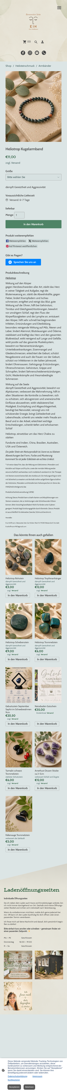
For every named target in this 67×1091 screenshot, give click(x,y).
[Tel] (44, 53)
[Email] (37, 53)
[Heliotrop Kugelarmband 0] (33, 106)
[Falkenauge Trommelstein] (19, 814)
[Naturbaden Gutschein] (48, 685)
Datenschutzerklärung (17, 1076)
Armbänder (45, 65)
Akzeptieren (14, 1087)
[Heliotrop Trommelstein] (48, 621)
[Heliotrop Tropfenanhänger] (48, 557)
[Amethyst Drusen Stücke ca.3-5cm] (48, 749)
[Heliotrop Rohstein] (19, 557)
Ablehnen (29, 1087)
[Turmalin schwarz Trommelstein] (19, 749)
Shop (8, 65)
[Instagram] (30, 53)
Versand (15, 162)
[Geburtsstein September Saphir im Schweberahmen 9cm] (19, 685)
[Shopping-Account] (42, 42)
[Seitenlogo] (33, 22)
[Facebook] (23, 53)
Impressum (37, 1076)
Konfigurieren (14, 1080)
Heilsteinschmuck (24, 65)
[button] (23, 262)
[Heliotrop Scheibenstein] (19, 621)
